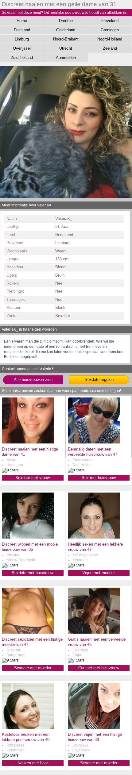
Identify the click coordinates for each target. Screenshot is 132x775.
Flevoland (109, 20)
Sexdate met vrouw (32, 477)
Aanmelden (66, 57)
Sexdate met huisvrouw (32, 572)
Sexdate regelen (99, 379)
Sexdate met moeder (32, 668)
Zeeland (110, 48)
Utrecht (65, 48)
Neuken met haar (32, 763)
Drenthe (66, 20)
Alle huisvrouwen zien (33, 379)
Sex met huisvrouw (99, 477)
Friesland (22, 30)
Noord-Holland (109, 39)
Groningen (110, 30)
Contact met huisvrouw (98, 668)
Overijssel (22, 48)
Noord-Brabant (66, 39)
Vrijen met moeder (98, 572)
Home (22, 20)
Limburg (22, 39)
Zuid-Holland (22, 57)
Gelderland (65, 30)
